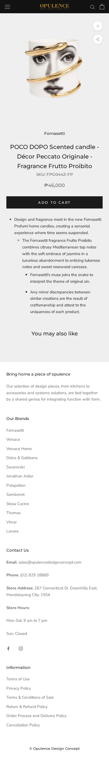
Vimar (11, 522)
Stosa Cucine (17, 503)
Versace (13, 439)
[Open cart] (102, 6)
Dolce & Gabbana (22, 457)
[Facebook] (8, 648)
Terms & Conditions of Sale (30, 697)
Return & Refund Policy (27, 706)
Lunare (12, 531)
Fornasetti (54, 133)
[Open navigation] (7, 7)
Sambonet (15, 494)
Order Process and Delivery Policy (36, 715)
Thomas (13, 512)
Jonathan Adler (19, 476)
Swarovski (15, 467)
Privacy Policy (18, 688)
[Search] (92, 7)
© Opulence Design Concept (54, 748)
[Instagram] (21, 648)
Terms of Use (18, 679)
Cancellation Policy (23, 725)
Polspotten (16, 485)
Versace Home (19, 448)
